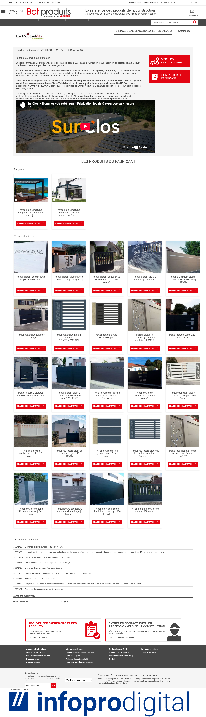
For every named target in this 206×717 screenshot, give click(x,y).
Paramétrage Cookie (148, 652)
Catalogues (184, 31)
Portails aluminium (20, 602)
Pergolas (64, 602)
